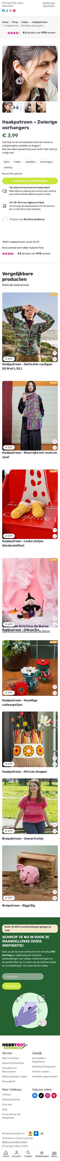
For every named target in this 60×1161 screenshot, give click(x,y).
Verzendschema (11, 1099)
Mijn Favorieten (10, 1058)
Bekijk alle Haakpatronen (15, 284)
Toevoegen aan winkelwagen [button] (30, 180)
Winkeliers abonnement (45, 1076)
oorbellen (30, 161)
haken (17, 161)
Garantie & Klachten (13, 1063)
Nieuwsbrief (7, 6)
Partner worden (40, 1071)
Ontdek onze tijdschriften (49, 4)
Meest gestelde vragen (14, 1076)
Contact (6, 1094)
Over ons (7, 1104)
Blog (4, 1109)
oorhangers (46, 161)
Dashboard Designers (43, 1066)
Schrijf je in (11, 986)
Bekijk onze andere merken (14, 1142)
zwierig (8, 167)
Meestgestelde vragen (12, 3)
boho (6, 161)
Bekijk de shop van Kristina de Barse (26, 631)
